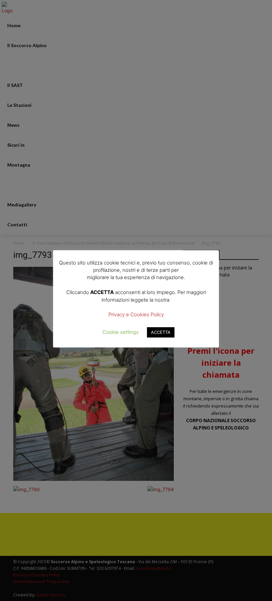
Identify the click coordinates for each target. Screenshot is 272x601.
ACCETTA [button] (160, 332)
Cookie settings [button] (120, 332)
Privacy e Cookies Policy (136, 314)
